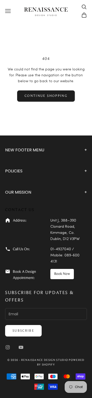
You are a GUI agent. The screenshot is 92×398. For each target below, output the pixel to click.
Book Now (62, 274)
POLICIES (46, 171)
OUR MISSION (46, 192)
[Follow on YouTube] (21, 347)
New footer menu (46, 150)
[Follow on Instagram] (7, 347)
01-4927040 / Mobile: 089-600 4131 (64, 255)
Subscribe (23, 330)
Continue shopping (46, 96)
